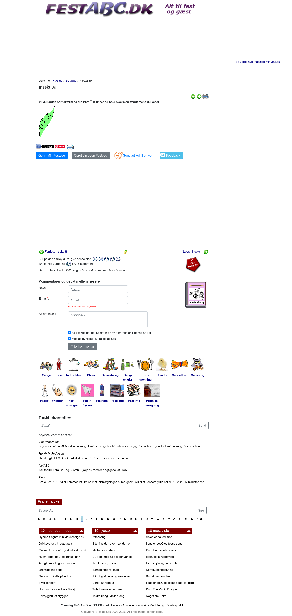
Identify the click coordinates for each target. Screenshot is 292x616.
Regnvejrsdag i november (162, 563)
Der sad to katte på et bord (56, 576)
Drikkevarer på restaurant (55, 543)
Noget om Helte (156, 596)
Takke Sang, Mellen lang (108, 596)
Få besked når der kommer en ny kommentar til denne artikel (111, 333)
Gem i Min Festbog (51, 155)
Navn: (43, 287)
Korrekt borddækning (159, 569)
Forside (57, 80)
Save (61, 146)
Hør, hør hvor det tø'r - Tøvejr (57, 589)
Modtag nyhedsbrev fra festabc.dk (94, 338)
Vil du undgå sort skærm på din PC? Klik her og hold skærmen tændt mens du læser (99, 102)
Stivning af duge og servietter (111, 576)
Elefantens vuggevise (160, 556)
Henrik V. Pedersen (51, 453)
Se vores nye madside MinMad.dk (258, 61)
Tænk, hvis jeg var (104, 563)
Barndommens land (158, 576)
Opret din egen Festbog (90, 155)
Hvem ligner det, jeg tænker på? (59, 556)
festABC (44, 465)
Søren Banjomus (103, 583)
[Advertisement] (124, 46)
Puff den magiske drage (161, 550)
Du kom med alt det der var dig (112, 556)
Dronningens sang (50, 569)
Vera (42, 477)
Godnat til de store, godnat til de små (62, 550)
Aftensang (98, 537)
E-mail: (44, 298)
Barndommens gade (105, 569)
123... (200, 519)
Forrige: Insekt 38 (56, 251)
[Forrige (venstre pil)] (193, 96)
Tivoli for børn (47, 583)
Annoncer (128, 605)
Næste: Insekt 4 (192, 251)
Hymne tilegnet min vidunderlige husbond (63, 537)
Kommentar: (47, 313)
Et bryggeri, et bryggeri (53, 596)
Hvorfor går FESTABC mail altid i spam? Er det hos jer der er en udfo (83, 458)
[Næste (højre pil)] (199, 96)
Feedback (173, 155)
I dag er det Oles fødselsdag (164, 543)
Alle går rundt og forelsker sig (57, 563)
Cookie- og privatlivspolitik (167, 605)
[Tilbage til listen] (125, 251)
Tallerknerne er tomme (107, 589)
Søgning (71, 80)
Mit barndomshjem (104, 550)
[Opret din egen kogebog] (196, 294)
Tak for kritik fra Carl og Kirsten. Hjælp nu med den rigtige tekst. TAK (83, 470)
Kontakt (142, 605)
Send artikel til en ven (138, 155)
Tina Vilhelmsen (49, 441)
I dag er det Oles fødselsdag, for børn (170, 583)
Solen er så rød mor (159, 537)
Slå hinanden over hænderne (111, 543)
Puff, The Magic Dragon (161, 589)
